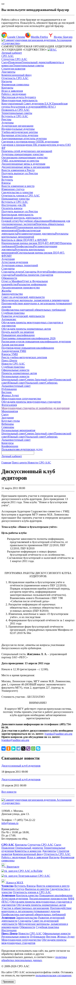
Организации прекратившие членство (24, 157)
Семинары (7, 427)
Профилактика (24, 246)
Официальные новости (15, 370)
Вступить (7, 179)
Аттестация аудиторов (14, 262)
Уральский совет (35, 382)
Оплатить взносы (11, 208)
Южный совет (16, 382)
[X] (23, 748)
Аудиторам (8, 258)
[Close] (2, 3)
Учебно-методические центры (19, 132)
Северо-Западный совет (39, 379)
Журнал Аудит (10, 395)
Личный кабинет (11, 52)
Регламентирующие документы (36, 233)
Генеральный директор (35, 62)
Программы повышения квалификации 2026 (28, 338)
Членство (7, 176)
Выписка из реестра (37, 889)
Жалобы (6, 290)
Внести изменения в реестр (52, 885)
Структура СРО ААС (14, 59)
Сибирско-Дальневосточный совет (29, 384)
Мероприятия (9, 411)
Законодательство (12, 293)
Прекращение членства (15, 198)
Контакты (7, 87)
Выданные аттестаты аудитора (19, 135)
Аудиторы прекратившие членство (22, 154)
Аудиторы (7, 122)
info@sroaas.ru (9, 823)
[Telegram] (18, 748)
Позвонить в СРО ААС (15, 109)
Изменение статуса (12, 189)
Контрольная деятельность (17, 214)
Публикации (9, 389)
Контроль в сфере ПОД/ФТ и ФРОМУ (24, 239)
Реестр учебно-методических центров (24, 357)
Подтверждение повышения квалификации (27, 347)
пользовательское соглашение (53, 975)
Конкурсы (7, 442)
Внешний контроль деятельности (21, 217)
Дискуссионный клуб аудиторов (20, 765)
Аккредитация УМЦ (13, 350)
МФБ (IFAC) (48, 106)
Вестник (6, 392)
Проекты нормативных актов (19, 373)
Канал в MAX (14, 882)
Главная (6, 462)
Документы (8, 71)
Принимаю (8, 981)
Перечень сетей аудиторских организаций (26, 151)
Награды (6, 81)
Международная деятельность (19, 100)
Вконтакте (12, 866)
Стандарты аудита (12, 271)
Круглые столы (10, 420)
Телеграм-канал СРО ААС (33, 875)
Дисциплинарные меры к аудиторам (23, 163)
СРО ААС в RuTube (29, 870)
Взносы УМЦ (9, 354)
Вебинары (7, 423)
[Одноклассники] (8, 748)
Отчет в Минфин (11, 281)
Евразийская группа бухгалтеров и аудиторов (34, 105)
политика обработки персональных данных (34, 959)
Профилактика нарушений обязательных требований (33, 309)
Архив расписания (12, 344)
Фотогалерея (9, 404)
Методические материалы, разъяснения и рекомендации (35, 300)
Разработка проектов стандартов (33, 274)
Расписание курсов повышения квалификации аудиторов (36, 341)
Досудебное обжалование (34, 220)
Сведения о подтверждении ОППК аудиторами (30, 141)
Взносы (6, 182)
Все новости (8, 791)
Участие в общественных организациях (25, 908)
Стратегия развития (13, 68)
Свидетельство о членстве (17, 192)
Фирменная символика (15, 84)
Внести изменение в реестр (17, 186)
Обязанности (9, 278)
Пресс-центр (20, 462)
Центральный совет (13, 379)
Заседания (7, 417)
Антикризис (8, 319)
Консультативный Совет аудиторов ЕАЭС (26, 103)
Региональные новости (15, 376)
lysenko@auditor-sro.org (58, 733)
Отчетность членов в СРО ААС (20, 195)
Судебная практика (13, 312)
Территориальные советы (28, 65)
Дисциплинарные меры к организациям (25, 166)
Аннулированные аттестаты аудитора (24, 138)
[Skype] (38, 748)
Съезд (4, 62)
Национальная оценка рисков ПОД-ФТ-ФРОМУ (30, 243)
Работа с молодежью (13, 94)
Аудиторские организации (17, 125)
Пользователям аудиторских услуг (22, 449)
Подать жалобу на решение (17, 331)
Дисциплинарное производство (20, 287)
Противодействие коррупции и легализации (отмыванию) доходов (36, 910)
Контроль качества (27, 895)
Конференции (9, 446)
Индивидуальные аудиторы (18, 128)
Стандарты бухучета (35, 271)
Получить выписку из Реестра (19, 173)
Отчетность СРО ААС (14, 78)
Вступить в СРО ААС (14, 116)
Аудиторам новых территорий (19, 265)
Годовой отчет (10, 220)
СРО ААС (7, 55)
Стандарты (8, 268)
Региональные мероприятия (18, 430)
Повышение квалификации (18, 335)
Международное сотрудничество (21, 398)
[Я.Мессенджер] (13, 748)
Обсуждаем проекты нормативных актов (26, 328)
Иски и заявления (12, 90)
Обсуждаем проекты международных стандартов (31, 401)
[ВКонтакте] (3, 748)
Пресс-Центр (9, 360)
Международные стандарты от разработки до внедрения (35, 408)
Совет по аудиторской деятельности (23, 297)
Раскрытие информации (31, 284)
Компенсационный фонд (16, 74)
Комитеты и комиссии (27, 850)
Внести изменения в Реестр (18, 170)
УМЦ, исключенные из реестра (20, 160)
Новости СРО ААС (13, 363)
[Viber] (28, 748)
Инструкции (9, 930)
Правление (15, 62)
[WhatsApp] (33, 748)
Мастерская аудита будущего (18, 97)
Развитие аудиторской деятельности (23, 316)
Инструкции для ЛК (13, 205)
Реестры (6, 119)
